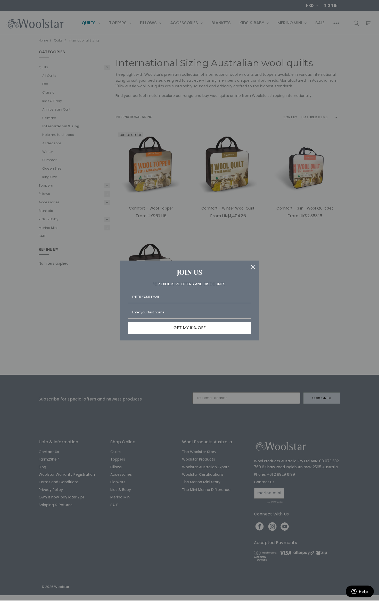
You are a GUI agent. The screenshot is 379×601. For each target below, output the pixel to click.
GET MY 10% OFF (190, 328)
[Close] (253, 267)
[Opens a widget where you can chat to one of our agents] (359, 592)
